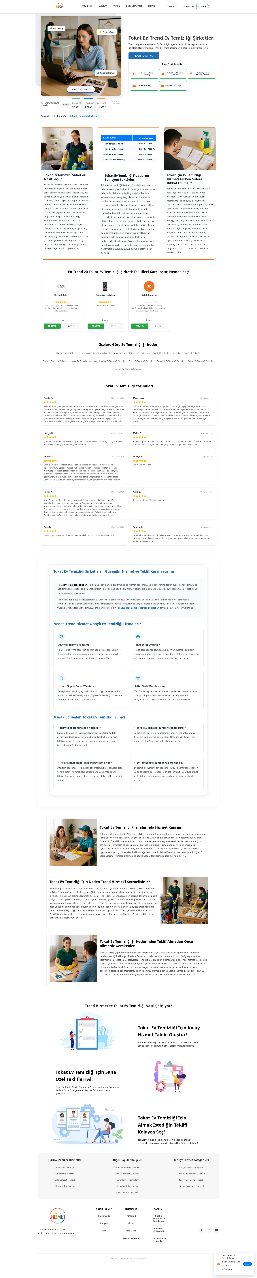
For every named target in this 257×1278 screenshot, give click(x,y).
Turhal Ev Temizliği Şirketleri (125, 353)
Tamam (247, 1264)
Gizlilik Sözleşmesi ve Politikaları (158, 1218)
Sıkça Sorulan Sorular (159, 1239)
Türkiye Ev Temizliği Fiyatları (191, 1167)
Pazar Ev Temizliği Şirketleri (55, 361)
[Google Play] (208, 1220)
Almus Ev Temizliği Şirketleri (128, 369)
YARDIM (172, 6)
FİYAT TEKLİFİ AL (144, 55)
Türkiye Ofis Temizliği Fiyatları (191, 1173)
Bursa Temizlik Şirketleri (128, 1186)
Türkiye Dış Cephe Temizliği (191, 1186)
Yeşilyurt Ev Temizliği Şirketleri (96, 353)
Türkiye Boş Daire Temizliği (191, 1179)
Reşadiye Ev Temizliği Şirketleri (187, 353)
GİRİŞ (203, 6)
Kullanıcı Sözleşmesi (158, 1230)
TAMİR (117, 6)
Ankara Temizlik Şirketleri (127, 1173)
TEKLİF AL (52, 326)
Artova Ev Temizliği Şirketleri (201, 361)
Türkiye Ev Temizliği (65, 1167)
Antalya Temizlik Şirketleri (127, 1192)
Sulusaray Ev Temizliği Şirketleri (155, 353)
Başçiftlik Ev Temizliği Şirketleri (171, 361)
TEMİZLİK (87, 6)
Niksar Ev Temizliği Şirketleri (84, 361)
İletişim (104, 1223)
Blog (104, 1230)
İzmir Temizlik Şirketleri (127, 1179)
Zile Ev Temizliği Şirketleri (67, 353)
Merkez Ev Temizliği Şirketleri (112, 361)
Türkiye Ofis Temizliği (65, 1173)
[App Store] (208, 1211)
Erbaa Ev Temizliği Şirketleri (141, 361)
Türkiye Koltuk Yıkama (65, 1186)
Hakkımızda (104, 1216)
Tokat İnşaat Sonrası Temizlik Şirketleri (138, 607)
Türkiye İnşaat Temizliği (65, 1179)
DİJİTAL (151, 6)
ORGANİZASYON (134, 6)
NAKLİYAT (102, 6)
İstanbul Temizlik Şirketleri (127, 1167)
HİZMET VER (189, 6)
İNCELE (71, 326)
